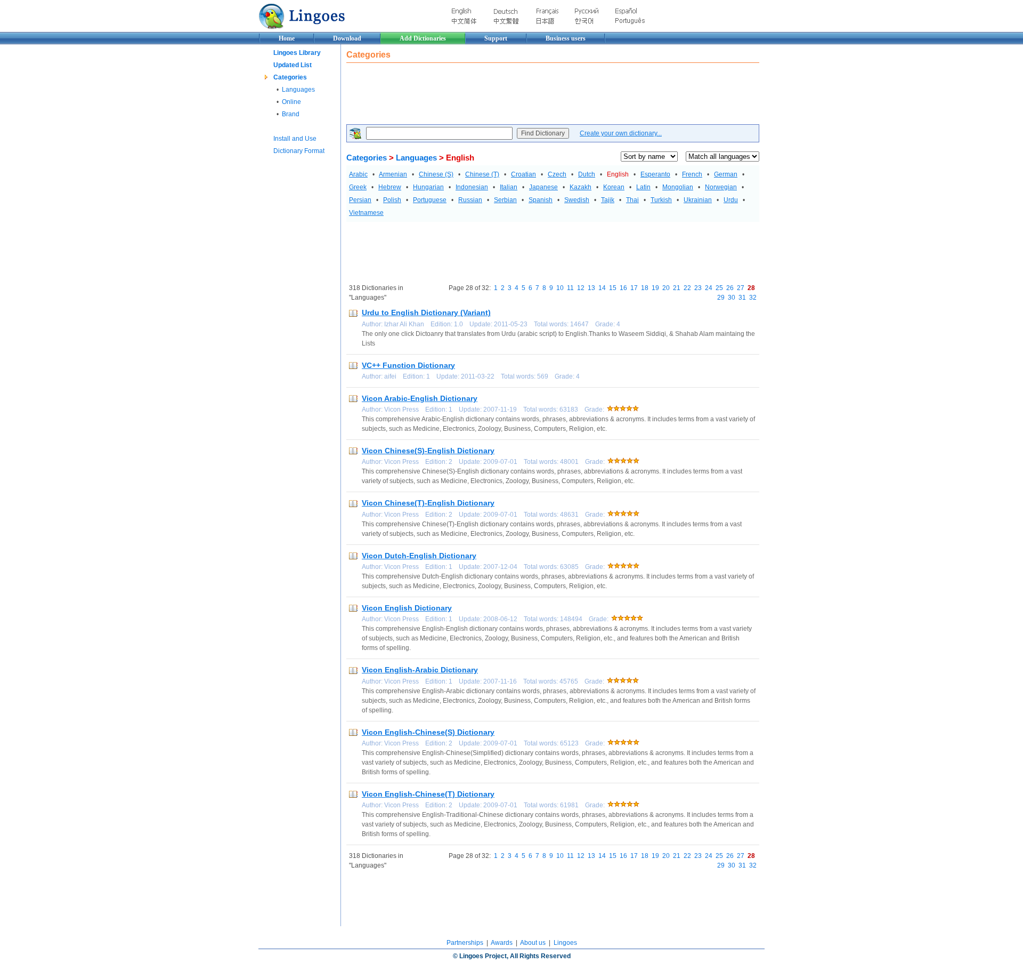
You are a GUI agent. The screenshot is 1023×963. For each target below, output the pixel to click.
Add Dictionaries (423, 38)
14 (602, 288)
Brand (290, 114)
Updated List (292, 65)
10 (560, 288)
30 (731, 297)
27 (740, 288)
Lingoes (565, 942)
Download (347, 38)
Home (287, 38)
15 (612, 288)
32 (753, 297)
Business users (566, 38)
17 (634, 288)
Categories (290, 77)
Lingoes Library (297, 53)
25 (719, 288)
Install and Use (294, 138)
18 (644, 288)
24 (708, 288)
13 (591, 288)
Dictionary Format (298, 151)
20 (666, 288)
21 (676, 288)
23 (698, 288)
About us (533, 942)
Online (291, 102)
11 (570, 288)
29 (721, 297)
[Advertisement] (540, 95)
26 (730, 288)
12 (580, 288)
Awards (502, 942)
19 (655, 288)
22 (687, 288)
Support (495, 38)
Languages (298, 89)
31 (742, 297)
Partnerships (464, 942)
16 (623, 288)
